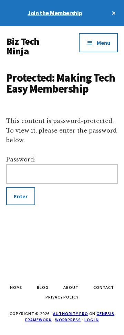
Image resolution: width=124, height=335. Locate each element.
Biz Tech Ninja (22, 46)
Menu (103, 42)
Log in (91, 319)
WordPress (68, 319)
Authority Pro (70, 313)
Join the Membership (55, 13)
